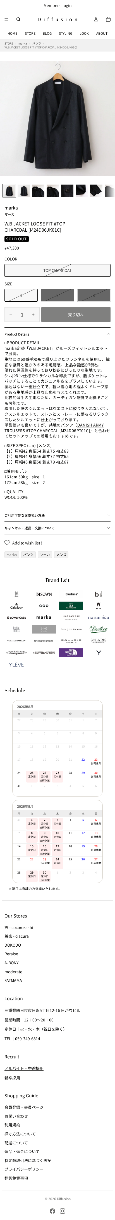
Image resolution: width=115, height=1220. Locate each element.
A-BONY (11, 962)
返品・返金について (22, 1151)
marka (11, 210)
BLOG (47, 33)
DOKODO (12, 945)
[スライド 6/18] (82, 191)
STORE (30, 33)
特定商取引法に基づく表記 (27, 1160)
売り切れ (76, 314)
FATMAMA (13, 980)
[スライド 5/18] (67, 191)
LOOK (84, 33)
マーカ (45, 554)
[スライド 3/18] (38, 191)
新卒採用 (12, 1078)
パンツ (28, 554)
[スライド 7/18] (96, 191)
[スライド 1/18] (9, 191)
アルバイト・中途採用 (24, 1068)
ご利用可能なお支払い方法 (24, 515)
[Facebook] (52, 1211)
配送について (16, 1143)
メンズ (61, 554)
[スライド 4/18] (53, 191)
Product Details (16, 334)
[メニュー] (6, 19)
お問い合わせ (16, 1116)
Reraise (11, 954)
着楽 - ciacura (16, 936)
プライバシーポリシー (24, 1169)
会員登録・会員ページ (24, 1107)
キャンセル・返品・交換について (29, 527)
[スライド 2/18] (24, 191)
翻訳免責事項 (16, 1178)
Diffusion (64, 1198)
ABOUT (101, 33)
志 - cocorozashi (18, 927)
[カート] (108, 19)
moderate (13, 971)
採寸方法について (20, 1134)
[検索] (18, 19)
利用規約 (12, 1125)
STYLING (65, 33)
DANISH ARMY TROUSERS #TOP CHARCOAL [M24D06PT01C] (54, 427)
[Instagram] (62, 1211)
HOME (12, 33)
